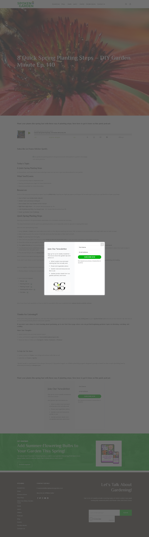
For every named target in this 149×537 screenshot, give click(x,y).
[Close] (102, 244)
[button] (59, 287)
